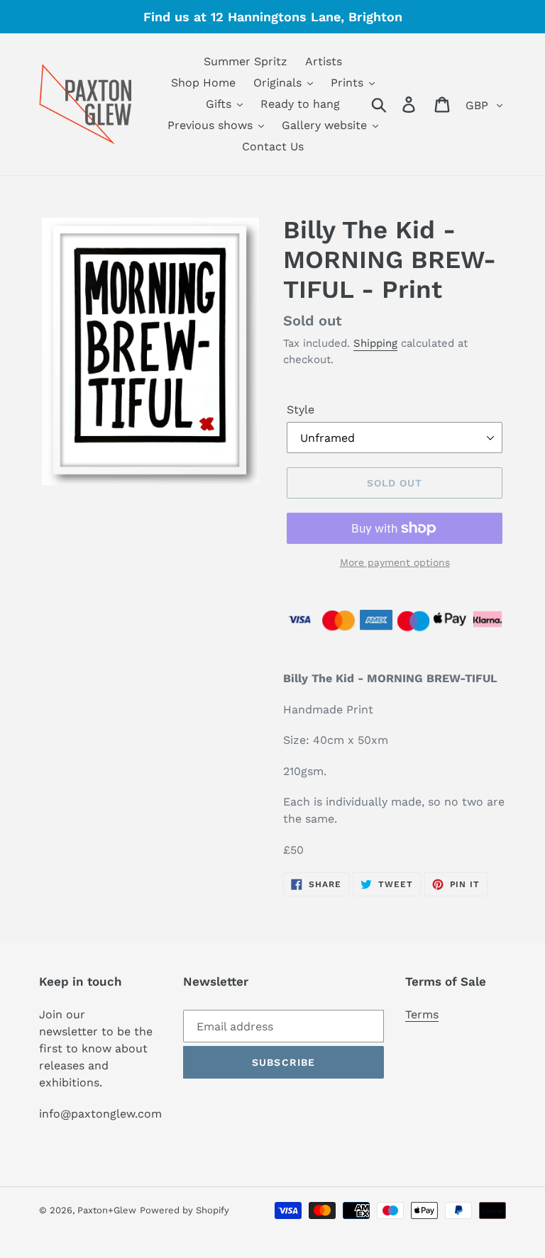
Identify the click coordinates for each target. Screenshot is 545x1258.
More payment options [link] (395, 562)
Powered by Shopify (184, 1210)
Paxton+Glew (106, 1210)
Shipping (375, 343)
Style (300, 409)
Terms (422, 1014)
